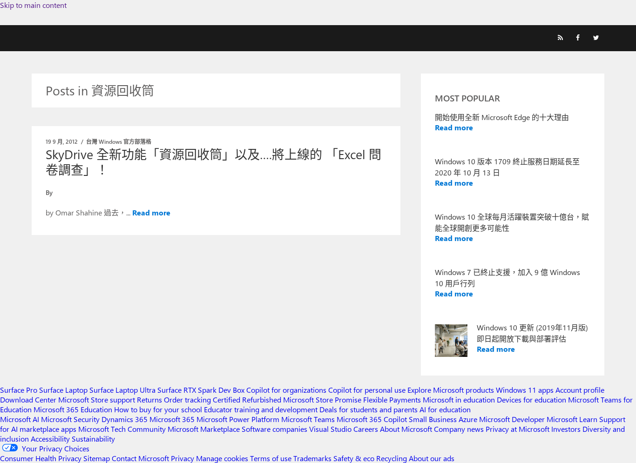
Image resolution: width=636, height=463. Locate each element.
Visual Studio (330, 429)
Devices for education (531, 399)
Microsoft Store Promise (322, 399)
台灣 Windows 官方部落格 (118, 141)
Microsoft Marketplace (204, 429)
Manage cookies (222, 458)
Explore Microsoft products (450, 390)
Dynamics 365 (124, 419)
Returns (149, 399)
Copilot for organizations (286, 390)
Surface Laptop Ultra (122, 390)
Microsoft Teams (308, 419)
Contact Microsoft (140, 458)
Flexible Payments (392, 399)
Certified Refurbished (247, 399)
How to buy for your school (158, 409)
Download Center (28, 399)
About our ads (431, 458)
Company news (459, 429)
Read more (151, 212)
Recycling (391, 458)
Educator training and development (261, 409)
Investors (566, 429)
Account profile (579, 390)
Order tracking (187, 399)
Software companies (274, 429)
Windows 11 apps (525, 390)
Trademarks (312, 458)
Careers (365, 429)
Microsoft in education (459, 399)
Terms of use (270, 458)
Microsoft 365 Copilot (372, 419)
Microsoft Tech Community (122, 429)
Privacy (183, 458)
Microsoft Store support (96, 399)
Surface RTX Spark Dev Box (200, 390)
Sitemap (96, 458)
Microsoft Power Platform (237, 419)
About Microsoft (406, 429)
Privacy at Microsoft (517, 429)
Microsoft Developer (512, 419)
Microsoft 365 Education (73, 409)
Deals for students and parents (368, 409)
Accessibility (50, 438)
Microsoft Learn (572, 419)
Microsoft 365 (172, 419)
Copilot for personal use (367, 390)
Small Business (433, 419)
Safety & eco (353, 458)
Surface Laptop (63, 390)
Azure (468, 419)
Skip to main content (33, 5)
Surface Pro (18, 390)
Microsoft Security (70, 419)
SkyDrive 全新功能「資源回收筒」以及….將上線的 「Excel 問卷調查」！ (213, 162)
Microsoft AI (19, 419)
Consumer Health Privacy (40, 458)
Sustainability (93, 438)
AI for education (445, 409)
